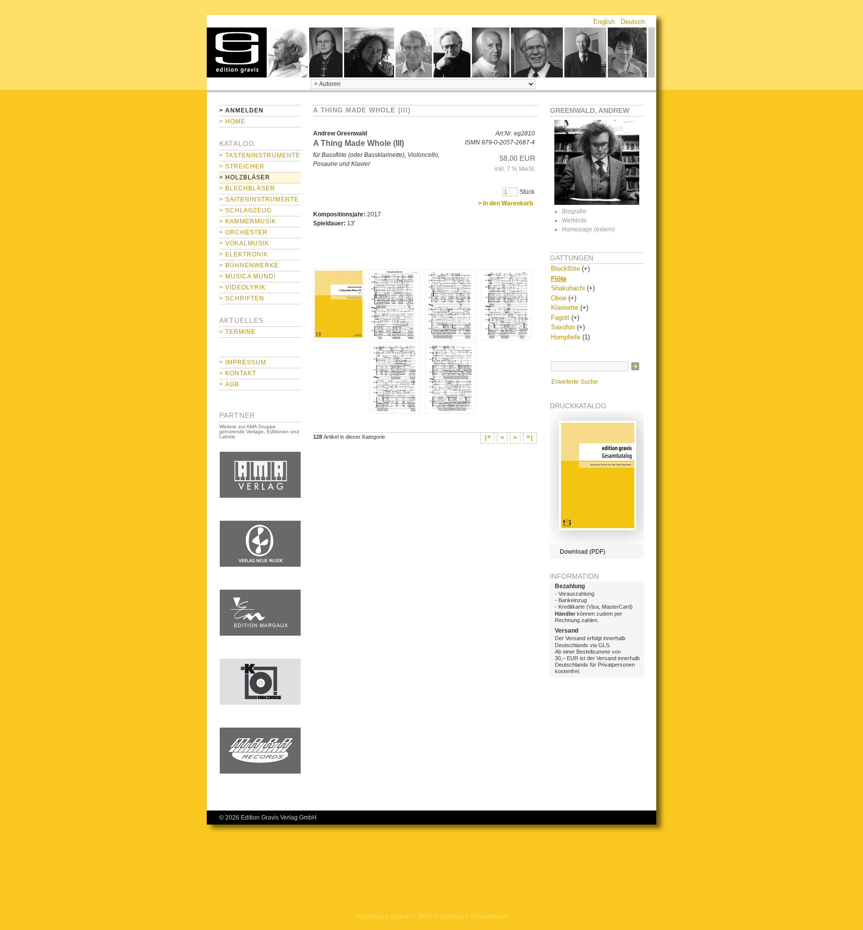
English (604, 21)
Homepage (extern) (588, 229)
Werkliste (574, 220)
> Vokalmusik (244, 243)
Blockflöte (565, 268)
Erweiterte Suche (574, 381)
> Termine (237, 331)
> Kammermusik (247, 221)
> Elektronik (243, 254)
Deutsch (633, 21)
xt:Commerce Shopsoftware (470, 916)
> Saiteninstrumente (259, 199)
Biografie (574, 211)
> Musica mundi (247, 276)
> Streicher (242, 166)
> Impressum (242, 362)
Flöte (558, 278)
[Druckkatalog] (597, 542)
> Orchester (243, 232)
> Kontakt (237, 373)
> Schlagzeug (245, 210)
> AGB (229, 384)
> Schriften (241, 298)
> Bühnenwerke (249, 265)
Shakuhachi (568, 288)
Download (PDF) (582, 551)
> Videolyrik (242, 287)
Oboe (558, 298)
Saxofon (563, 327)
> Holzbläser (244, 177)
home (237, 52)
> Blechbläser (247, 188)
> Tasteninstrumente (259, 155)
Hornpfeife (565, 337)
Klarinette (564, 307)
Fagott (560, 317)
